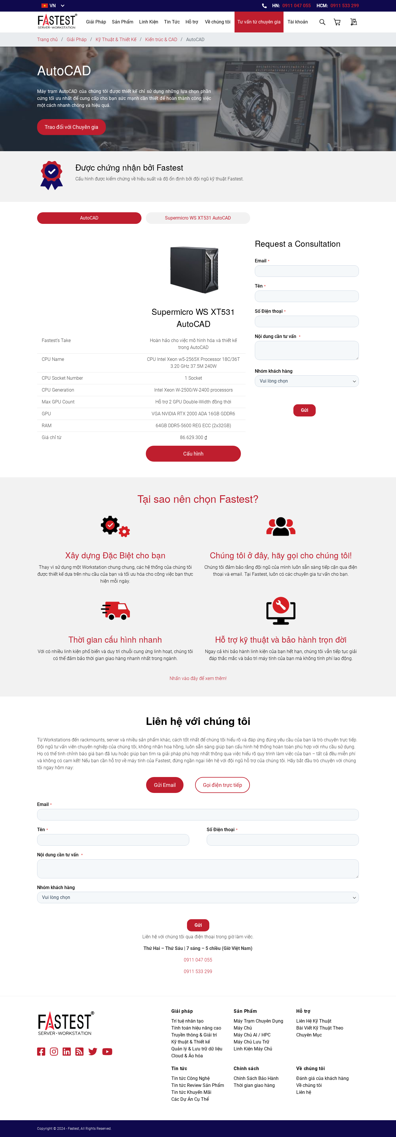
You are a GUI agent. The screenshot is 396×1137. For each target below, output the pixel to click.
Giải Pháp (77, 39)
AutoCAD (89, 218)
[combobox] (299, 38)
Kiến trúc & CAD (161, 39)
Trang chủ (48, 39)
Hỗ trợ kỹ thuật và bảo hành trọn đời (280, 639)
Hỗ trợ (192, 22)
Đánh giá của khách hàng (322, 1078)
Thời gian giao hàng (254, 1085)
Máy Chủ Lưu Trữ (251, 1042)
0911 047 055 (296, 5)
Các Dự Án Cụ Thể (190, 1099)
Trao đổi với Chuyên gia (71, 127)
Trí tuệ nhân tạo (187, 1021)
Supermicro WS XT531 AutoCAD (198, 218)
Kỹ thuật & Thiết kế (190, 1042)
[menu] (133, 22)
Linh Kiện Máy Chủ (253, 1049)
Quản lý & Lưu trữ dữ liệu (196, 1049)
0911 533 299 (344, 5)
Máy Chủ (243, 1028)
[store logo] (58, 22)
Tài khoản (298, 22)
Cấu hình (193, 454)
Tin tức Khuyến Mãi (191, 1092)
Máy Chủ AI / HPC (252, 1035)
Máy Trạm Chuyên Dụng (258, 1021)
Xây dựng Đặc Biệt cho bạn (115, 555)
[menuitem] (96, 22)
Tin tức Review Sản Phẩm (197, 1085)
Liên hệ (303, 1092)
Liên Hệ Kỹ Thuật (313, 1021)
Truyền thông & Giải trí (194, 1035)
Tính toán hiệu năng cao (196, 1028)
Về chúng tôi (217, 22)
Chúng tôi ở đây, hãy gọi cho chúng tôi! (281, 555)
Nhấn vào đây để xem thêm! (198, 678)
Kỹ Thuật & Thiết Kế (116, 39)
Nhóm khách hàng (274, 371)
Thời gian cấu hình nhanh (115, 639)
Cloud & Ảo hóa (187, 1056)
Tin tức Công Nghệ (190, 1078)
